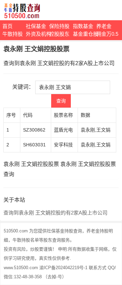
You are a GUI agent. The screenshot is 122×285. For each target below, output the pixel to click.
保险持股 (59, 26)
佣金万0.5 (107, 34)
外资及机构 (37, 34)
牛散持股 (12, 34)
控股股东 (59, 34)
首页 (7, 26)
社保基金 (36, 26)
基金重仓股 (84, 34)
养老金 (103, 26)
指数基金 (83, 26)
